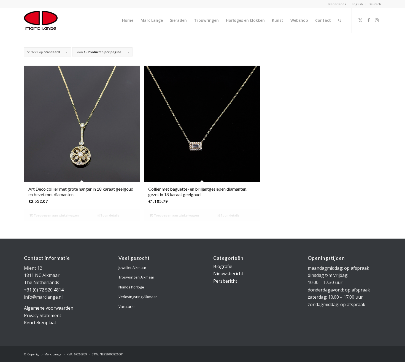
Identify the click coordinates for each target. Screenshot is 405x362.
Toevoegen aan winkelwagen (56, 215)
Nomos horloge (131, 287)
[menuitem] (337, 4)
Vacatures (127, 306)
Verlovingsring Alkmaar (137, 296)
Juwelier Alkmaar (132, 267)
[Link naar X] (360, 20)
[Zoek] (339, 20)
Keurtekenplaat (40, 323)
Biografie (222, 266)
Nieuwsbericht (228, 274)
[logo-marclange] (41, 20)
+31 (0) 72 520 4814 (44, 290)
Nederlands (337, 4)
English (357, 4)
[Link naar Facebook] (368, 20)
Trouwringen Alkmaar (136, 277)
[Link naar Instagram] (377, 20)
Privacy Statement (42, 315)
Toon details (109, 215)
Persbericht (225, 281)
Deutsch (375, 4)
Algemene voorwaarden (48, 308)
